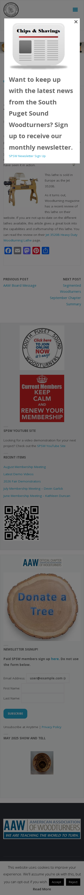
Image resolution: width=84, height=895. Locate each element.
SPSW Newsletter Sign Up (27, 156)
